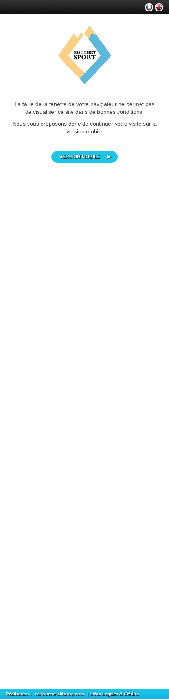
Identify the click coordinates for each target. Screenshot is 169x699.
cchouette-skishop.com (59, 694)
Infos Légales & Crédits (114, 694)
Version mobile (79, 157)
